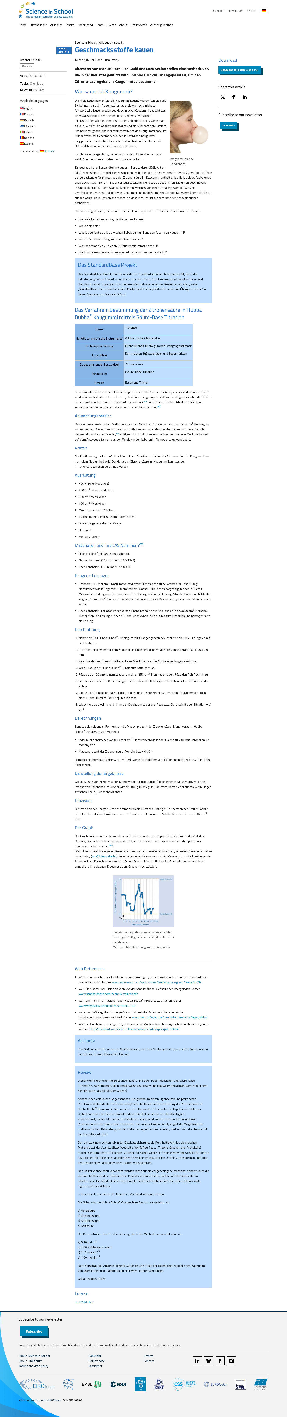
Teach (100, 24)
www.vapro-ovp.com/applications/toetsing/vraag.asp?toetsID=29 (156, 982)
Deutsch (29, 120)
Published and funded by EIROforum (40, 1400)
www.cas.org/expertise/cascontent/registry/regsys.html (170, 1017)
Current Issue (38, 24)
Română (29, 138)
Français (29, 114)
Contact (218, 10)
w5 (111, 845)
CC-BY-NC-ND (84, 1302)
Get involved (139, 24)
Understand (85, 24)
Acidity (39, 89)
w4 (141, 544)
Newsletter (235, 10)
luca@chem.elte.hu (104, 856)
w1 (146, 401)
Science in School (85, 42)
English (28, 108)
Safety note (97, 1360)
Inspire (70, 24)
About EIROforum (30, 1360)
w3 (117, 433)
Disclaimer (95, 1366)
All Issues (56, 24)
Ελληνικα (29, 126)
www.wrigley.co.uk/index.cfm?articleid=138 (107, 1005)
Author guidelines (161, 24)
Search (251, 10)
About (123, 24)
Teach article (64, 50)
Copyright (95, 1355)
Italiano (28, 132)
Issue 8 (118, 42)
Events (111, 24)
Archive (148, 1355)
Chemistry (36, 83)
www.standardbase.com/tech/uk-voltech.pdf (108, 994)
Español (29, 144)
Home (23, 24)
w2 (159, 406)
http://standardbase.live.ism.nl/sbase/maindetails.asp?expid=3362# (134, 1029)
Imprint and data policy (33, 1366)
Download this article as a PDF (240, 70)
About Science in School (34, 1355)
